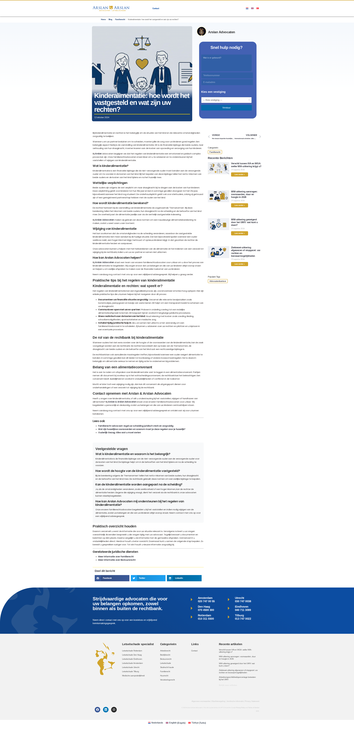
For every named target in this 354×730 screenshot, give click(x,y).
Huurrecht (164, 675)
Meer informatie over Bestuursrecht (117, 559)
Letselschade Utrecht (130, 667)
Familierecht (120, 19)
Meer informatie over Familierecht (116, 556)
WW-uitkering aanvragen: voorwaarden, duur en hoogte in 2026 (244, 194)
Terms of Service (253, 707)
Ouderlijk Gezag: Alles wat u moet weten (119, 432)
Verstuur (226, 107)
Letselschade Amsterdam (132, 663)
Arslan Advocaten (104, 219)
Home (103, 19)
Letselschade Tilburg (130, 671)
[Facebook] (97, 709)
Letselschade (165, 663)
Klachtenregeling (218, 701)
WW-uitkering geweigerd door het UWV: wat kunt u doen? (244, 222)
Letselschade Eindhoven (132, 659)
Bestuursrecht (165, 659)
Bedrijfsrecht (165, 655)
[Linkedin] (106, 709)
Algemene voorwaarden (201, 701)
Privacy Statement (252, 701)
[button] (112, 578)
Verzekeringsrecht (167, 680)
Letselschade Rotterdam (132, 651)
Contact (155, 8)
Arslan (98, 153)
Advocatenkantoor (217, 281)
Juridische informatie (235, 701)
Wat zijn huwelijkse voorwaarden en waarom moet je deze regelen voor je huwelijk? (141, 429)
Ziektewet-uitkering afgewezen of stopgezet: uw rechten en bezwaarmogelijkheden (238, 671)
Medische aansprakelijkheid (133, 675)
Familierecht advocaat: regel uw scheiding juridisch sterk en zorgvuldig (135, 425)
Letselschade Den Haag (132, 655)
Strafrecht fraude (167, 667)
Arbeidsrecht (165, 651)
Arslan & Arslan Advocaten (122, 401)
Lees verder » (240, 174)
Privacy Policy (240, 707)
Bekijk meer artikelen (228, 685)
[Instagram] (114, 709)
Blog (110, 19)
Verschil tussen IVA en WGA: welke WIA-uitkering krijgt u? (246, 165)
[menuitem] (247, 8)
